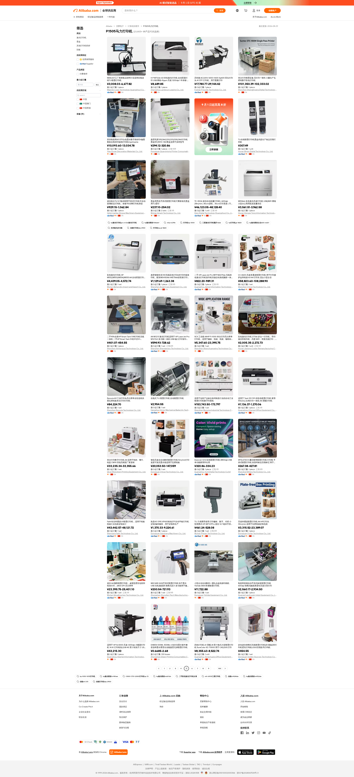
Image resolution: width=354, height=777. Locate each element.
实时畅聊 (204, 707)
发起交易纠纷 (206, 712)
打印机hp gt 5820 (159, 228)
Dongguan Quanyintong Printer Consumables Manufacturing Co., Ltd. (170, 151)
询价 (161, 707)
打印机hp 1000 (189, 223)
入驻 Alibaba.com (247, 701)
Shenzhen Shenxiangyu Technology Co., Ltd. (169, 348)
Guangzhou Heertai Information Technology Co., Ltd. (126, 657)
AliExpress (137, 764)
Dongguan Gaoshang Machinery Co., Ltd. (168, 533)
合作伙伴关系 (246, 722)
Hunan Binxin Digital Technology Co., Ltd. (255, 151)
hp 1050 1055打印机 (87, 676)
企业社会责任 (84, 712)
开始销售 (244, 707)
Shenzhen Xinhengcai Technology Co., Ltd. (125, 348)
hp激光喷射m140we (110, 676)
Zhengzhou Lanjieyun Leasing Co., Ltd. (167, 90)
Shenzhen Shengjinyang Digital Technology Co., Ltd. (257, 90)
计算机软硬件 (133, 26)
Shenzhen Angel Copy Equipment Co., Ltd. (169, 287)
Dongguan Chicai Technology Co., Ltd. (167, 472)
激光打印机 (81, 37)
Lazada (177, 764)
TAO (198, 764)
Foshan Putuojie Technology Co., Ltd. (210, 90)
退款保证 (123, 707)
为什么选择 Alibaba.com (89, 701)
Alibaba (109, 26)
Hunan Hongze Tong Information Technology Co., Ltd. (257, 213)
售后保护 (123, 717)
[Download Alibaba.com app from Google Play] (266, 752)
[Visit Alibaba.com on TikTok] (269, 732)
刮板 (78, 50)
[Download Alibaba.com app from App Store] (245, 752)
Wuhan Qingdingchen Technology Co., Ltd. (125, 595)
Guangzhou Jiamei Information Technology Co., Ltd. (213, 287)
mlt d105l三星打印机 (212, 676)
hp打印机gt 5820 (235, 223)
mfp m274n (171, 223)
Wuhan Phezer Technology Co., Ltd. (209, 533)
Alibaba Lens (87, 752)
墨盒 (78, 42)
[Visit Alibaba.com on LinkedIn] (247, 732)
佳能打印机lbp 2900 (137, 228)
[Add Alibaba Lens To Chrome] (118, 752)
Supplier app (190, 752)
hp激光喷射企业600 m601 (259, 223)
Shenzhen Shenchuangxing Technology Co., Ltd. (213, 348)
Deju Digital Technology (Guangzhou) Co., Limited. (213, 213)
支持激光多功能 (116, 228)
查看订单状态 (246, 712)
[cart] (246, 11)
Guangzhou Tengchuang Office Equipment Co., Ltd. (213, 657)
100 (219, 668)
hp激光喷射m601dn (163, 676)
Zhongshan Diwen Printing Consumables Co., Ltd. (170, 657)
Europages (217, 764)
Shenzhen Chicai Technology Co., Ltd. (254, 287)
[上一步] (158, 668)
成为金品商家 (246, 717)
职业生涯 (83, 717)
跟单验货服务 (125, 722)
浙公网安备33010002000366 (222, 773)
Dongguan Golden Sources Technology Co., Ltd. (257, 657)
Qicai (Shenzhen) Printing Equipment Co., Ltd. (126, 472)
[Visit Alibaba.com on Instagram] (258, 732)
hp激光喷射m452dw (253, 676)
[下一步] (225, 668)
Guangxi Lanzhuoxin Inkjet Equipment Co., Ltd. (257, 595)
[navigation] (89, 347)
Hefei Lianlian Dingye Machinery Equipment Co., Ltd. (126, 213)
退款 (202, 717)
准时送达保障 (125, 712)
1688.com (148, 764)
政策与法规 (124, 728)
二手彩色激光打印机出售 (188, 676)
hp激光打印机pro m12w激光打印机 (124, 223)
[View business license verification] (202, 772)
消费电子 (120, 26)
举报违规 (204, 728)
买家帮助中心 (206, 701)
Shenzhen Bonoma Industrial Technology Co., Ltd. (213, 410)
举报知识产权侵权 (207, 722)
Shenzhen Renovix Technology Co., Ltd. (124, 410)
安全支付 (123, 701)
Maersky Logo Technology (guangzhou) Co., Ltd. (126, 90)
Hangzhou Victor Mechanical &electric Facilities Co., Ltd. (170, 410)
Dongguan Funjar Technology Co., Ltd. (254, 533)
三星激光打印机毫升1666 (211, 223)
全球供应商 (109, 10)
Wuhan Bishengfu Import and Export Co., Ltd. (126, 287)
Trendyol (206, 764)
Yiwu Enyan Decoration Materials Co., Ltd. (124, 151)
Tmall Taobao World (163, 764)
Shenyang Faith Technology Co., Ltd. (122, 533)
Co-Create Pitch (86, 707)
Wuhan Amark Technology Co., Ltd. (166, 213)
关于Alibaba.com (86, 695)
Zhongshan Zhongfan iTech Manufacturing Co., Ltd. (170, 595)
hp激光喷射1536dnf (152, 223)
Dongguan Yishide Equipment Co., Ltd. (210, 595)
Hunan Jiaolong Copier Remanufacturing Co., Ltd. (257, 348)
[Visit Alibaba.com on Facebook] (242, 732)
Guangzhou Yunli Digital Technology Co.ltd (212, 472)
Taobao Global (188, 764)
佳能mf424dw (233, 676)
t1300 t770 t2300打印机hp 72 (137, 676)
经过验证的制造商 (167, 701)
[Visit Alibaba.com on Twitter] (253, 732)
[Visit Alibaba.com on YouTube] (264, 732)
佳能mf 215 (84, 682)
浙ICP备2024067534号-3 (247, 773)
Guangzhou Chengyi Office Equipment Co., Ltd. (257, 410)
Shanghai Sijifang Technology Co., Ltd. (254, 472)
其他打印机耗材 (83, 46)
